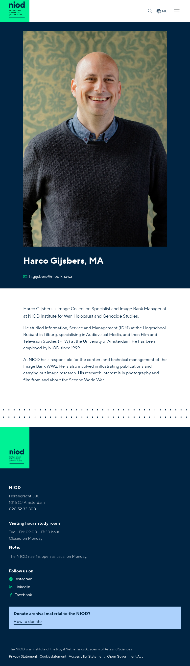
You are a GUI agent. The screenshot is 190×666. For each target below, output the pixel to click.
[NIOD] (14, 11)
